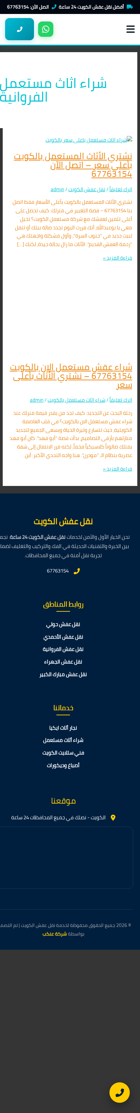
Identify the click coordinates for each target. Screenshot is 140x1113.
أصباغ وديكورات (63, 765)
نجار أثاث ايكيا (63, 728)
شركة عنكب (54, 933)
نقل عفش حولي (63, 624)
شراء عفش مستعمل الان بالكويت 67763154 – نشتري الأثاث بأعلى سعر (71, 376)
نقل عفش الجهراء (63, 662)
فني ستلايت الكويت (63, 753)
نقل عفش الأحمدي (63, 637)
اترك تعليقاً (120, 189)
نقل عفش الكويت (86, 189)
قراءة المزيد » (117, 258)
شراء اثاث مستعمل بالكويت (76, 400)
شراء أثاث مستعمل (63, 740)
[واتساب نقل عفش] (45, 29)
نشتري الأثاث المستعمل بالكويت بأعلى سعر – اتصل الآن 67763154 (73, 165)
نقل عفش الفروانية (63, 649)
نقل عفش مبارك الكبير (63, 674)
